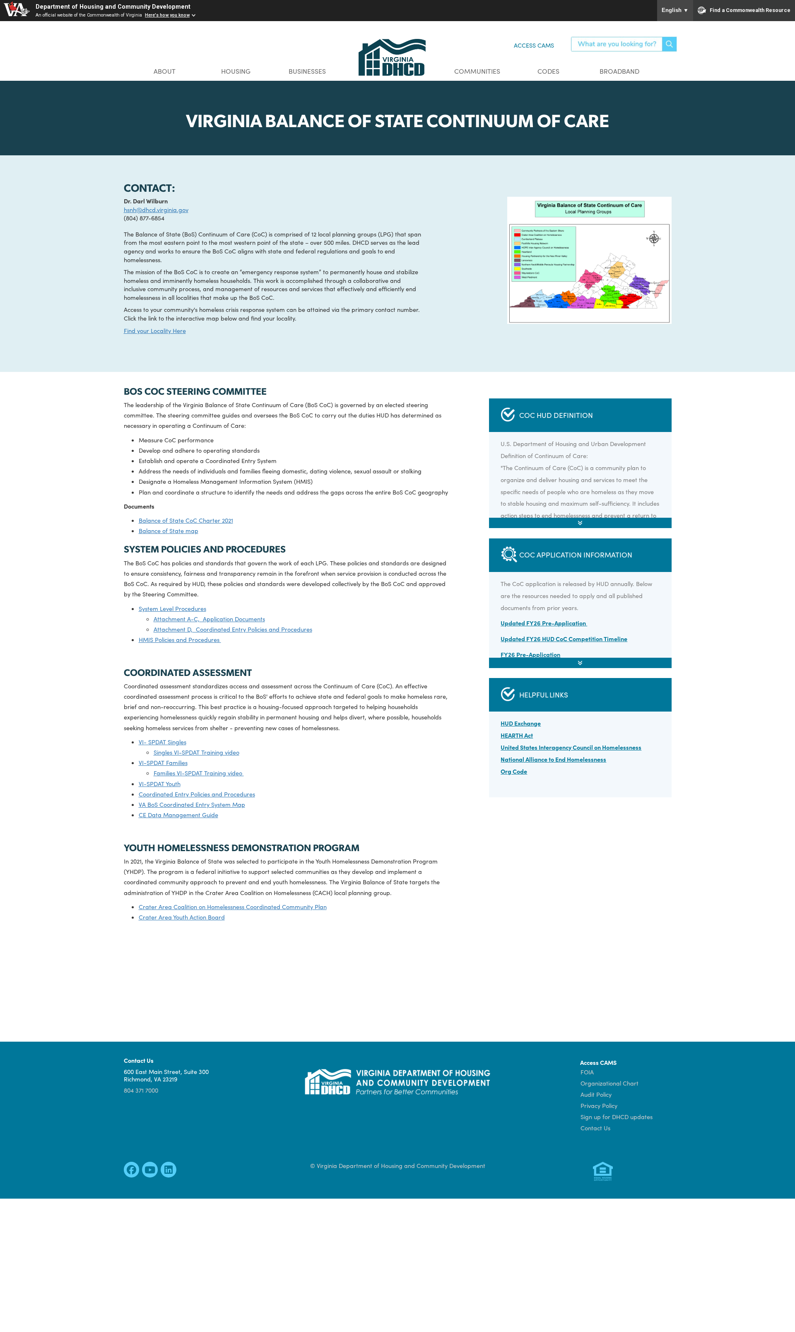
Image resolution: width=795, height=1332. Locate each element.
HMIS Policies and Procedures (180, 639)
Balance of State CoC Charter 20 (183, 520)
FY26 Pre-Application (530, 654)
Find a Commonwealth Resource (750, 10)
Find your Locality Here (155, 330)
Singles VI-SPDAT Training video (196, 752)
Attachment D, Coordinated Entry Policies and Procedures (233, 629)
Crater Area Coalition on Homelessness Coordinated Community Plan (233, 906)
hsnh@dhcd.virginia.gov (156, 209)
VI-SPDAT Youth (160, 783)
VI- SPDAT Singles (162, 742)
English (675, 10)
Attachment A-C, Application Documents (209, 619)
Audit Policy (596, 1094)
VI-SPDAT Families (163, 762)
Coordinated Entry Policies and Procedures (197, 794)
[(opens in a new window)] (131, 1171)
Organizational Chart (609, 1083)
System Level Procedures (172, 608)
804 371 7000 (141, 1090)
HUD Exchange (521, 723)
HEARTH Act (517, 735)
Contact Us (595, 1128)
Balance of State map (168, 530)
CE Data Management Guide (178, 815)
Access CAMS (534, 45)
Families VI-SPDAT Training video (199, 773)
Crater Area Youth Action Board (182, 917)
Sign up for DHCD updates (617, 1116)
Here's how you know (167, 15)
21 (230, 520)
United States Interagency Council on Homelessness (571, 747)
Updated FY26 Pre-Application (544, 623)
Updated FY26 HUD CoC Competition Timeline (564, 639)
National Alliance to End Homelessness (553, 759)
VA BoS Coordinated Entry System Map (192, 804)
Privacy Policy (599, 1105)
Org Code (514, 771)
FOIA (587, 1072)
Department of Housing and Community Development (113, 6)
